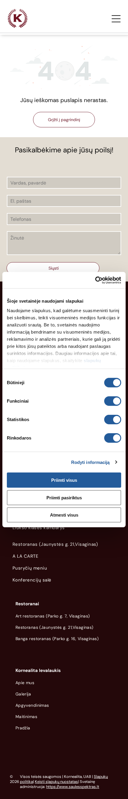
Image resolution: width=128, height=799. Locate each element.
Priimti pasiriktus (64, 497)
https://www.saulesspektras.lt (72, 786)
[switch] (112, 401)
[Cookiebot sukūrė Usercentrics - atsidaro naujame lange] (95, 280)
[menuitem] (64, 529)
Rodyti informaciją (90, 462)
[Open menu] (116, 18)
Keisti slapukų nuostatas (56, 781)
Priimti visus (64, 480)
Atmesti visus (64, 514)
